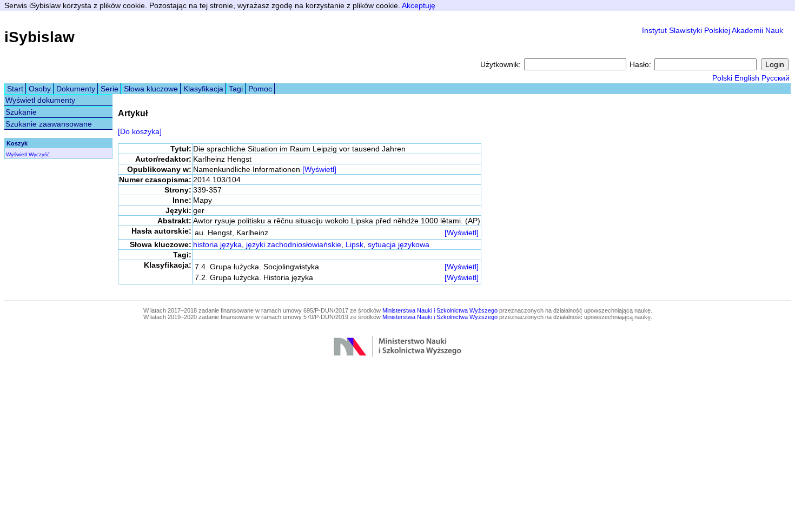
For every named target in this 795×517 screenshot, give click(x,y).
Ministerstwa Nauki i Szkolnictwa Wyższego (440, 310)
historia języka (217, 244)
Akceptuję (418, 5)
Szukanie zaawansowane (48, 124)
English (746, 78)
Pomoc (260, 88)
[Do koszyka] (140, 131)
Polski (722, 78)
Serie (109, 88)
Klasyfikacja (203, 88)
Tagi (236, 88)
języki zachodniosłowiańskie (293, 244)
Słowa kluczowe (151, 88)
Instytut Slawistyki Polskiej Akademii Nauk (712, 30)
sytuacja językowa (398, 244)
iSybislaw (39, 37)
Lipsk (354, 244)
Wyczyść (39, 154)
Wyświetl (16, 154)
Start (15, 88)
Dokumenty (75, 88)
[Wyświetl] (319, 169)
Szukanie (21, 112)
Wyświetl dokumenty (40, 100)
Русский (775, 78)
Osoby (40, 88)
